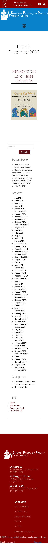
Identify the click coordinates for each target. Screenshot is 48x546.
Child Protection (22, 506)
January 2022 (20, 313)
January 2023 (20, 292)
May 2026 (19, 203)
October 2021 (20, 322)
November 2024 (21, 252)
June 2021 (19, 332)
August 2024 (20, 260)
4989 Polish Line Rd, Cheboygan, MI (23, 488)
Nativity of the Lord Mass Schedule (24, 76)
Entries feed (15, 405)
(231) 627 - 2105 (16, 472)
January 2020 (20, 359)
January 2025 (20, 246)
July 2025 (18, 230)
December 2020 (21, 348)
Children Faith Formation (25, 384)
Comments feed (17, 408)
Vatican (18, 526)
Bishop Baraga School (24, 531)
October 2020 (20, 351)
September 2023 (21, 279)
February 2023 (20, 289)
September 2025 (21, 225)
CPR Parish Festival (22, 167)
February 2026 (20, 211)
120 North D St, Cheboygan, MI (21, 479)
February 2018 (20, 370)
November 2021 (21, 319)
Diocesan (37, 542)
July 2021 (18, 330)
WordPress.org (16, 411)
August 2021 (20, 327)
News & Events (21, 387)
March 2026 (19, 209)
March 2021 (19, 340)
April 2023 (19, 284)
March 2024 (19, 268)
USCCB (18, 521)
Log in (12, 403)
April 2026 (19, 206)
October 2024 (20, 254)
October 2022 (20, 300)
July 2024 (18, 262)
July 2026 (18, 198)
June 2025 (19, 233)
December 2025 (21, 217)
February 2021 (20, 343)
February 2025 (20, 244)
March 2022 (19, 311)
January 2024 (20, 273)
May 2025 (19, 236)
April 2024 (19, 265)
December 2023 (21, 276)
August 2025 (20, 227)
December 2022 (21, 295)
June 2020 (19, 357)
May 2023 (19, 281)
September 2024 (21, 257)
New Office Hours (22, 165)
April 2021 (19, 338)
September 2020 (21, 354)
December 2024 (21, 249)
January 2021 (20, 346)
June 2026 (19, 201)
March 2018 (19, 367)
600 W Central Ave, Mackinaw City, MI (24, 470)
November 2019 (21, 362)
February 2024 (20, 270)
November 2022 (21, 297)
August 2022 (20, 303)
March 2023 (19, 287)
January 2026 (20, 214)
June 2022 (19, 305)
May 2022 (19, 308)
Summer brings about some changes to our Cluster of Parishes (22, 172)
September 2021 (21, 324)
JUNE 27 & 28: (20, 186)
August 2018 (20, 365)
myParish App (21, 511)
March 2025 (19, 241)
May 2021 (19, 335)
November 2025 (21, 219)
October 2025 (20, 222)
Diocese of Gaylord (22, 516)
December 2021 (21, 316)
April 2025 (19, 238)
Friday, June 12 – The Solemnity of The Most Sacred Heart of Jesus (22, 180)
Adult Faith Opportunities (25, 382)
